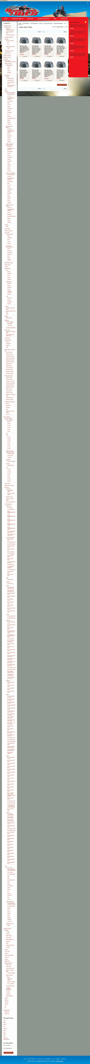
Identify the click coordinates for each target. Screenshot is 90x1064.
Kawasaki (9, 112)
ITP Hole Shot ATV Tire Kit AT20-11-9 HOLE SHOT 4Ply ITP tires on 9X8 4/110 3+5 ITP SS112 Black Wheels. (24, 74)
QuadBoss (8, 459)
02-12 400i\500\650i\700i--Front (11, 524)
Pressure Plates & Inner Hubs (11, 86)
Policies (58, 1058)
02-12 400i (9, 507)
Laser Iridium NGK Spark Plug (10, 335)
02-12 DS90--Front (11, 542)
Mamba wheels (10, 465)
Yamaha (9, 72)
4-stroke (8, 933)
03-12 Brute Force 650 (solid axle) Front (11, 631)
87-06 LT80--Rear (11, 803)
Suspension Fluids (10, 945)
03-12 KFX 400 (10, 638)
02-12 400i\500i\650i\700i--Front (11, 512)
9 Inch (8, 431)
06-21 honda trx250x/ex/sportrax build (10, 61)
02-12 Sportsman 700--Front (11, 711)
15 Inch (9, 448)
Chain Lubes (8, 937)
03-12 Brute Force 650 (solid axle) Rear (11, 635)
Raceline (8, 463)
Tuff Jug (6, 1002)
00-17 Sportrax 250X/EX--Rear (10, 588)
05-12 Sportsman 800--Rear (11, 735)
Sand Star (7, 1011)
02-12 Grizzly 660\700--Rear (10, 820)
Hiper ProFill (7, 483)
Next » (65, 31)
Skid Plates (9, 325)
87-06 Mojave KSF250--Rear (10, 675)
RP (8, 891)
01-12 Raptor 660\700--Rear (10, 814)
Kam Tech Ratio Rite (9, 955)
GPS (8, 881)
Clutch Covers (10, 80)
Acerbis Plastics (8, 63)
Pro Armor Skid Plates (10, 327)
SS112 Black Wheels (58, 23)
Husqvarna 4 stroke (10, 358)
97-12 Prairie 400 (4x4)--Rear (11, 678)
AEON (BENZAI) (11, 94)
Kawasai (8, 345)
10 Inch (9, 421)
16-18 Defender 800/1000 (10, 567)
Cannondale (9, 101)
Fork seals (7, 232)
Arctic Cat (9, 96)
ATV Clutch (7, 75)
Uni (5, 1005)
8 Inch (8, 429)
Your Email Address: (7, 1048)
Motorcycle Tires (9, 901)
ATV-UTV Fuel (8, 27)
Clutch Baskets (10, 78)
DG (8, 42)
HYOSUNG (9, 108)
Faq (53, 1058)
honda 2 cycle (9, 352)
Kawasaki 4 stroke (10, 361)
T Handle (8, 977)
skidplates (7, 320)
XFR (7, 226)
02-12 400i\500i (10, 509)
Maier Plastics (8, 268)
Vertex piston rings (9, 375)
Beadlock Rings (10, 453)
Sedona (9, 893)
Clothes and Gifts (7, 55)
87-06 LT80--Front (11, 801)
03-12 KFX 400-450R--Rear (10, 641)
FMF (8, 48)
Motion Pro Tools (8, 962)
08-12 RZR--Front (11, 737)
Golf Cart (8, 581)
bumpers (7, 224)
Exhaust (6, 39)
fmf (8, 44)
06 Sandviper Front (11, 616)
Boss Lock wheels (11, 461)
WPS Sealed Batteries (10, 92)
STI (7, 467)
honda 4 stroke (9, 354)
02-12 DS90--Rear (11, 544)
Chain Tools (8, 966)
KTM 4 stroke (9, 365)
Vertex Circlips (8, 339)
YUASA (5, 1028)
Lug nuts (6, 266)
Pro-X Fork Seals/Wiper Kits (9, 246)
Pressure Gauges (11, 972)
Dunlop (8, 908)
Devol (4, 1034)
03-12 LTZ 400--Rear (48, 23)
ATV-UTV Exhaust (10, 40)
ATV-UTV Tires (9, 867)
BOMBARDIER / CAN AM (10, 98)
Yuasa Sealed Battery (10, 173)
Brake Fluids (8, 935)
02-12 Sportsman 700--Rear (11, 714)
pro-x (4, 1032)
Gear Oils (8, 941)
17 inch (8, 480)
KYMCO (9, 116)
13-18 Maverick (10, 564)
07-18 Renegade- (11, 553)
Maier (4, 1030)
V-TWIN (7, 947)
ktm (8, 114)
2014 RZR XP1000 (11, 741)
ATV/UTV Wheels (31, 1058)
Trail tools (8, 993)
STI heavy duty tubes (10, 501)
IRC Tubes (8, 488)
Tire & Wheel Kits (8, 504)
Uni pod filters (8, 52)
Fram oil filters (9, 317)
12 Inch (9, 425)
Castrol (6, 949)
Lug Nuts (9, 457)
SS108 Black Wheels (10, 753)
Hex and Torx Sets (10, 968)
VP (5, 1007)
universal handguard (9, 291)
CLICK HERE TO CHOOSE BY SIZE (11, 870)
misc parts (5, 59)
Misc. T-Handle (10, 983)
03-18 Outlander (10, 551)
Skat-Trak (9, 895)
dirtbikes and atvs (7, 57)
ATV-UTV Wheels (8, 418)
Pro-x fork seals (9, 234)
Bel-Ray (6, 930)
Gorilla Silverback (11, 879)
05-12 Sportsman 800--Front (11, 732)
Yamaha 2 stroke (9, 371)
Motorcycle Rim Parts (9, 485)
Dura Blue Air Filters (9, 37)
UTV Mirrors (7, 338)
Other (7, 943)
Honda (8, 66)
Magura (6, 959)
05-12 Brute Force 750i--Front (11, 656)
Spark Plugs (7, 330)
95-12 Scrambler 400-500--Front (11, 747)
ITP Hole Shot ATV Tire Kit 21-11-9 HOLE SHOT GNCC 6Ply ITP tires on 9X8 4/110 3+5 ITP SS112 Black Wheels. (61, 49)
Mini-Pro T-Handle (11, 981)
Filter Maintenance (10, 939)
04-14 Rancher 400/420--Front (10, 591)
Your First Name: (7, 1045)
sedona (9, 917)
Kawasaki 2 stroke (10, 359)
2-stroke (8, 931)
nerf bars (7, 306)
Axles (6, 89)
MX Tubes (7, 487)
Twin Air (6, 1003)
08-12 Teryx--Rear (11, 669)
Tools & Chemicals (7, 928)
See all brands (6, 1039)
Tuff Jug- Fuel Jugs (10, 34)
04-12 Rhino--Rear (11, 830)
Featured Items (6, 1010)
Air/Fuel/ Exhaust (7, 25)
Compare (25, 56)
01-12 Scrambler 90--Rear (11, 703)
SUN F (8, 899)
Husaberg (9, 250)
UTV (7, 296)
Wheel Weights (9, 995)
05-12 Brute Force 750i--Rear (11, 659)
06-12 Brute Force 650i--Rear (11, 665)
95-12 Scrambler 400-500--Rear (11, 750)
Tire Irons (8, 991)
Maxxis (8, 889)
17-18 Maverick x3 (11, 569)
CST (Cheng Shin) (11, 874)
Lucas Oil (7, 957)
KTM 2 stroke (9, 363)
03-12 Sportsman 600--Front (11, 720)
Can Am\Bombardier (10, 537)
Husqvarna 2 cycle (10, 356)
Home (20, 23)
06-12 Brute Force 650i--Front (11, 662)
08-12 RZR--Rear (11, 739)
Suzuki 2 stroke (9, 367)
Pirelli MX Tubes (9, 496)
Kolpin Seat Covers (9, 262)
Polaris (8, 120)
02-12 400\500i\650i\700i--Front (11, 528)
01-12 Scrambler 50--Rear (11, 697)
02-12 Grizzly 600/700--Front (10, 817)
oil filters (6, 316)
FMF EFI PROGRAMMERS (10, 29)
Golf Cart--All (10, 583)
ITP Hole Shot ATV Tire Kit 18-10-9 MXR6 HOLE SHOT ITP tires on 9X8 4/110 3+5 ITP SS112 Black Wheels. (24, 49)
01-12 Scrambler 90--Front (11, 700)
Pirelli (8, 915)
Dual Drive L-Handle (10, 979)
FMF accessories (8, 230)
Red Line (7, 1000)
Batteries (7, 91)
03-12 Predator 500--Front (10, 717)
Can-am (9, 299)
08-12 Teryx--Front (11, 667)
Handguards (8, 281)
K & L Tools (7, 951)
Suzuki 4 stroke (9, 369)
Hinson (7, 76)
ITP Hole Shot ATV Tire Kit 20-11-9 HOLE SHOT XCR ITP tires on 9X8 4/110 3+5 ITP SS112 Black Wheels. (48, 73)
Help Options (48, 1058)
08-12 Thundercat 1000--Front (11, 532)
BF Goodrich (10, 872)
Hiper (7, 433)
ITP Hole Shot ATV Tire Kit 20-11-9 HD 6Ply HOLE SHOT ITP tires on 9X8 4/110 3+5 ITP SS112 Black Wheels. (61, 74)
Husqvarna (9, 252)
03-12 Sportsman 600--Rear (11, 723)
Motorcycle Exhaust (10, 46)
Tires (6, 866)
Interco (8, 883)
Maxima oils (7, 961)
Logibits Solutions (59, 1061)
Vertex (4, 1024)
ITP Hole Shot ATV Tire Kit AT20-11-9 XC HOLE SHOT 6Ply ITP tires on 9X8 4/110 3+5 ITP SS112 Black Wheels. (36, 74)
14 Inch (9, 427)
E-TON (8, 104)
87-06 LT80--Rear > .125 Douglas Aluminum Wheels (11, 806)
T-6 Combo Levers (10, 986)
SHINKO (9, 919)
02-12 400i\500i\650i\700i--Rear (11, 516)
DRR (8, 102)
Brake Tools (8, 964)
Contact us (63, 1058)
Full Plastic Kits (9, 65)
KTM (8, 68)
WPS (4, 1022)
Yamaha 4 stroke (9, 373)
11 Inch (8, 423)
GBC (8, 878)
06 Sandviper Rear (11, 617)
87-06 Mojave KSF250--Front (10, 672)
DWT (8, 876)
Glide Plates (9, 323)
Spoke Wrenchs (9, 975)
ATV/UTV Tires (40, 1058)
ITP (7, 435)
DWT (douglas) (9, 420)
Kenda (8, 887)
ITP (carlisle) (10, 885)
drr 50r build (7, 228)
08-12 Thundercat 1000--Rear (11, 535)
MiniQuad (8, 680)
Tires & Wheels (6, 416)
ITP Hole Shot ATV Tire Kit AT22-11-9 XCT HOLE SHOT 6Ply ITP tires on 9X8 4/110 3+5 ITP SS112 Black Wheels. (36, 49)
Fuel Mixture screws (9, 50)
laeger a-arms (8, 264)
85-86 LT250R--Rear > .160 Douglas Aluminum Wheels (11, 794)
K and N (6, 953)
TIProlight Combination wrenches (8, 989)
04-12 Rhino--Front (11, 828)
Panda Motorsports (11, 118)
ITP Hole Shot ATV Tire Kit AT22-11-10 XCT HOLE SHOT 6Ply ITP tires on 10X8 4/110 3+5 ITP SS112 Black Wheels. (48, 49)
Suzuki (8, 70)
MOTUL (6, 998)
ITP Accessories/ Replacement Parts (10, 451)
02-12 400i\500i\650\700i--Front (11, 520)
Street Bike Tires (9, 923)
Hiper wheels (10, 579)
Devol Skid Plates (10, 321)
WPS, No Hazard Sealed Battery (9, 144)
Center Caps (10, 455)
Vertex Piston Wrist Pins (10, 401)
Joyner (7, 614)
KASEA (8, 110)
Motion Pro (5, 1037)
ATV (7, 270)
